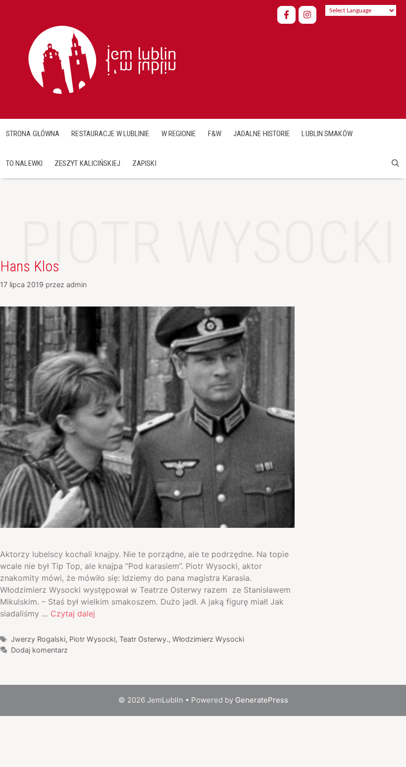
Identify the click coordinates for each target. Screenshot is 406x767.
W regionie (178, 133)
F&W (214, 133)
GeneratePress (261, 700)
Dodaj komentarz (39, 650)
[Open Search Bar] (395, 163)
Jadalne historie (261, 133)
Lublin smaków (327, 133)
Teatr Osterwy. (143, 639)
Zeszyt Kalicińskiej (87, 163)
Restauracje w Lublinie (110, 133)
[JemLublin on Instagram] (308, 15)
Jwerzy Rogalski (38, 639)
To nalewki (24, 163)
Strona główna (32, 133)
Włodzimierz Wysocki (208, 639)
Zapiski (144, 163)
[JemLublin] (100, 58)
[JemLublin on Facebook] (286, 15)
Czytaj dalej (73, 613)
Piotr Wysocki (92, 639)
